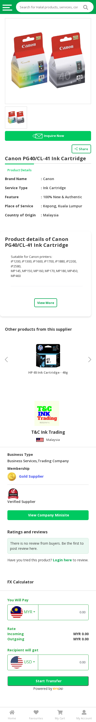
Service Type (16, 187)
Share (83, 149)
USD (27, 662)
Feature (12, 197)
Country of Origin (20, 215)
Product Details (19, 170)
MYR (27, 612)
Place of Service (19, 206)
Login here (62, 560)
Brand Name (16, 178)
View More (45, 303)
